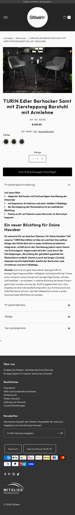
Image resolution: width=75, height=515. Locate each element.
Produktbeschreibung (20, 184)
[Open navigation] (5, 17)
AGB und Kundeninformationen (20, 391)
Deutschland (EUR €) (39, 449)
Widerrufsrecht (12, 398)
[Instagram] (13, 474)
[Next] (17, 52)
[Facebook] (5, 474)
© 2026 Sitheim (12, 504)
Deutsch (13, 449)
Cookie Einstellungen (14, 405)
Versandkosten (46, 131)
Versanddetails (15, 328)
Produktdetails (15, 305)
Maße (9, 316)
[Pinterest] (9, 474)
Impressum (9, 387)
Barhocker (21, 38)
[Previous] (8, 52)
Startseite (8, 38)
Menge (37, 152)
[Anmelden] (60, 433)
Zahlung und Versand (15, 402)
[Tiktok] (18, 474)
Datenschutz (10, 394)
